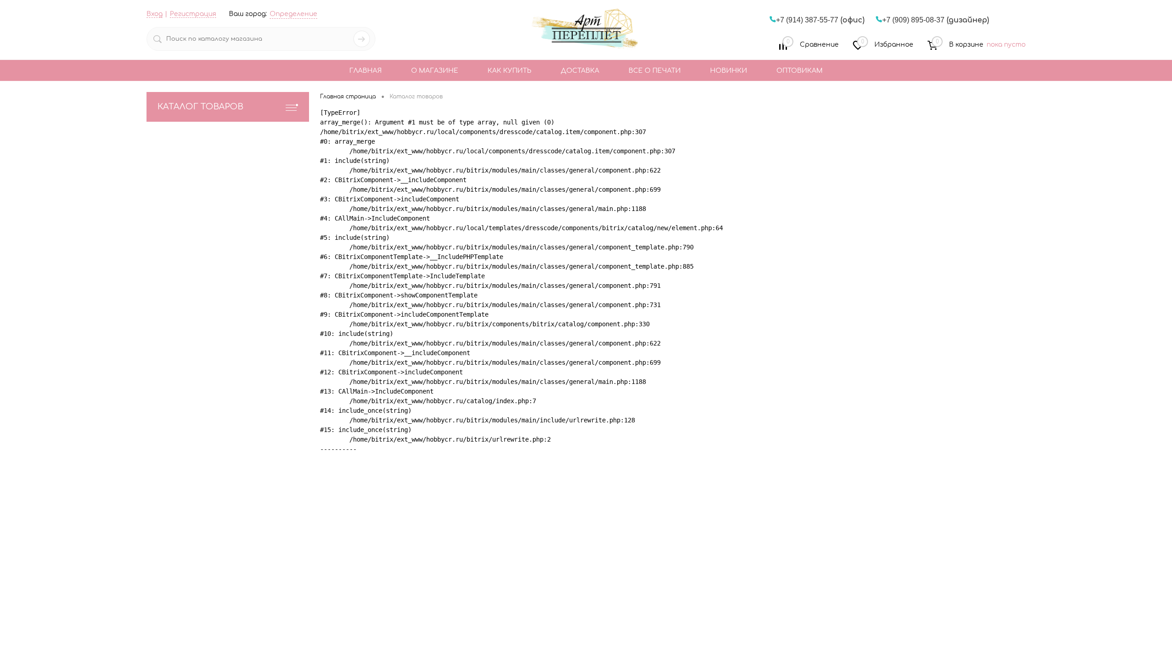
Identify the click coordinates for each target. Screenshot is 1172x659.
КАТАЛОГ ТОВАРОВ (200, 106)
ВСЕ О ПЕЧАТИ (655, 70)
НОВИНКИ (728, 70)
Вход (154, 14)
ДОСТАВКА (580, 70)
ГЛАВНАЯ (365, 70)
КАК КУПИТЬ (510, 70)
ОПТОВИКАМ (799, 70)
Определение (293, 14)
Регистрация (193, 14)
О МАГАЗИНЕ (434, 70)
